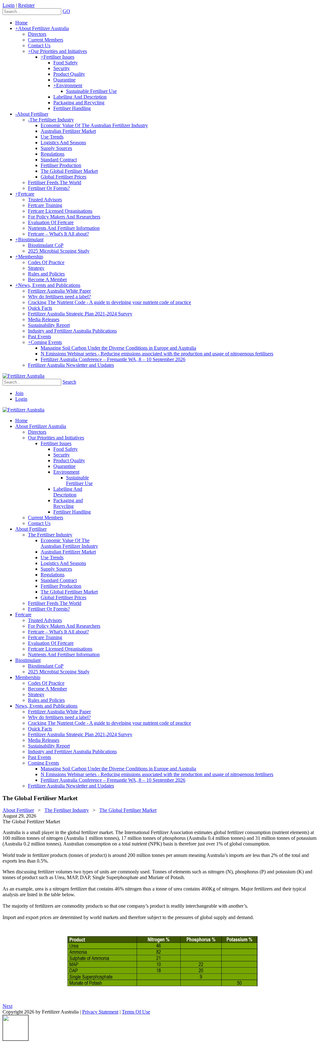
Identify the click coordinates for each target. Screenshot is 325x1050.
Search (69, 382)
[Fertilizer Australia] (23, 376)
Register (26, 5)
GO (66, 11)
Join (19, 393)
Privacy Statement (100, 1011)
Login (9, 5)
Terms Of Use (136, 1011)
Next (7, 1006)
